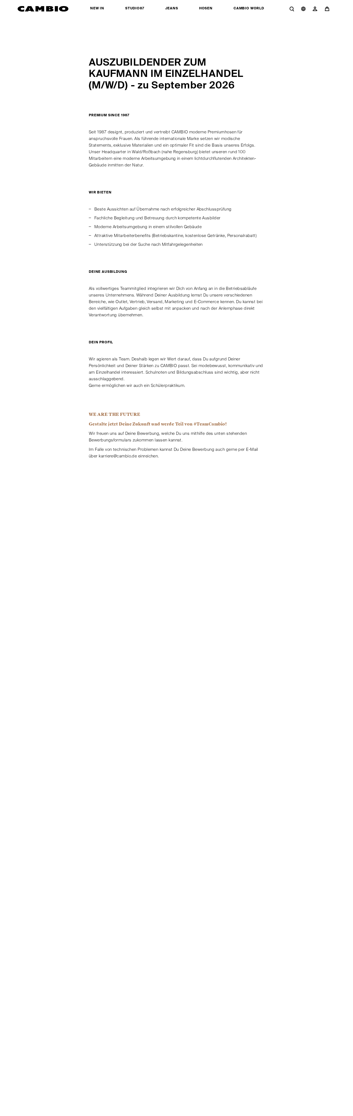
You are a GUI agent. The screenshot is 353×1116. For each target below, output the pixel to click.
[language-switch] (303, 8)
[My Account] (315, 9)
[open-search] (292, 9)
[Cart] (328, 9)
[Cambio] (43, 9)
